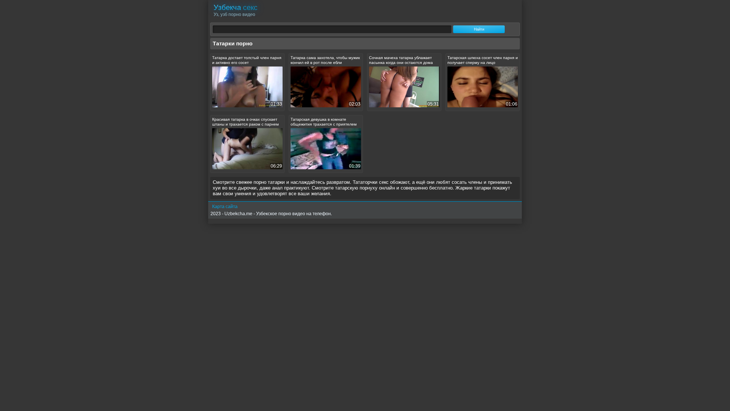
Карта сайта (225, 206)
